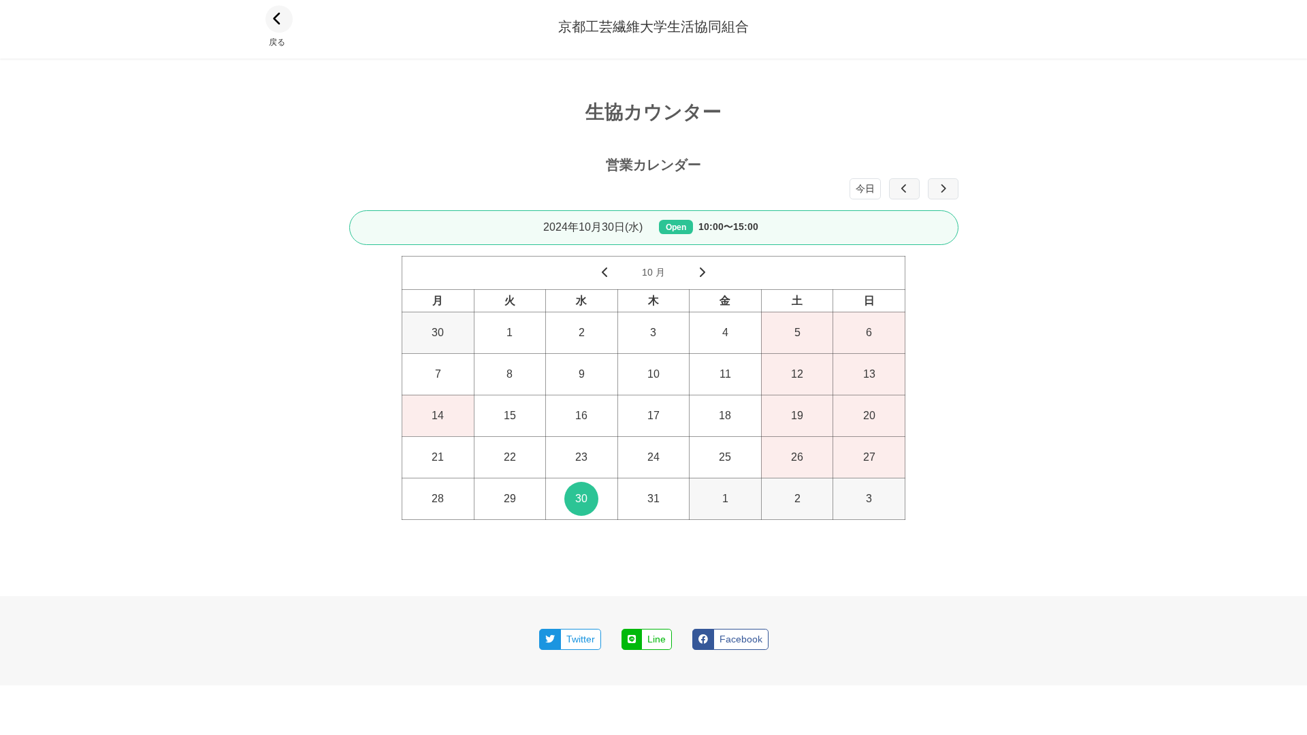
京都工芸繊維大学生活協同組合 (653, 26)
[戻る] (279, 19)
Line (656, 639)
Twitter (580, 639)
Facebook (741, 639)
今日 (865, 188)
